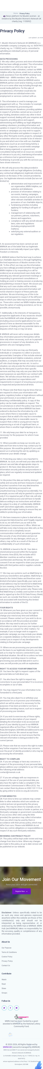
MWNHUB (7, 1047)
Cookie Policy (7, 957)
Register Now (20, 891)
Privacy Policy (7, 961)
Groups (4, 993)
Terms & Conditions (9, 952)
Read (4, 984)
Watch (4, 980)
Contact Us (6, 965)
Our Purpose (6, 948)
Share (4, 988)
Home (15, 13)
